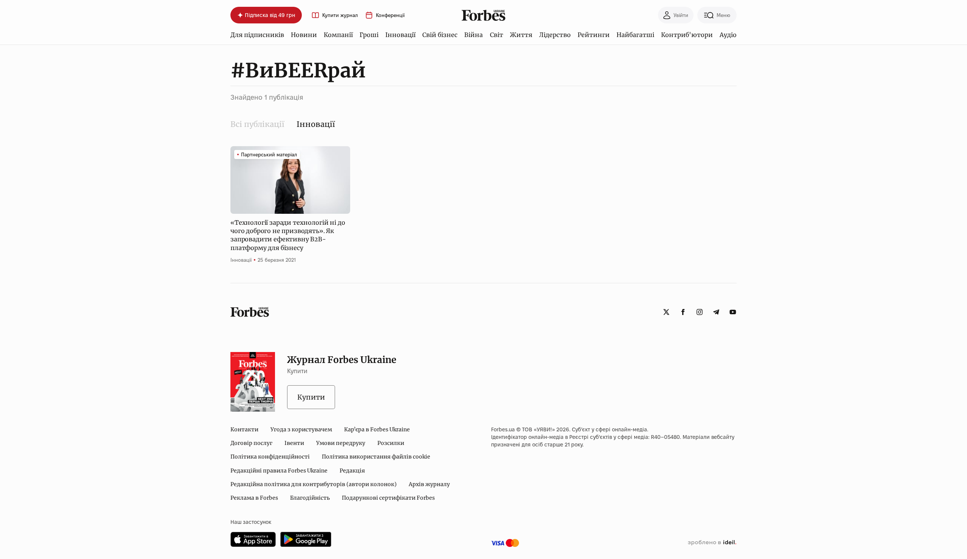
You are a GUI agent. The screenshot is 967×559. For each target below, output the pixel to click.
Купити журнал (340, 15)
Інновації (400, 35)
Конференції (390, 15)
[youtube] (732, 312)
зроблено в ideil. (712, 542)
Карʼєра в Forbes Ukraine (377, 429)
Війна (473, 35)
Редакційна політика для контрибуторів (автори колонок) (313, 484)
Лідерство (555, 35)
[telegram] (716, 312)
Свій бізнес (439, 35)
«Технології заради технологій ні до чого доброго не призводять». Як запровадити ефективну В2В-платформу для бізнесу (287, 235)
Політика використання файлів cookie (376, 456)
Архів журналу (429, 484)
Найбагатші (635, 35)
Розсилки (390, 443)
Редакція (352, 470)
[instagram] (699, 312)
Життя (521, 35)
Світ (496, 35)
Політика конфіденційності (270, 456)
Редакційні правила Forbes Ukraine (278, 470)
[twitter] (666, 312)
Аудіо (728, 35)
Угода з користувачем (301, 429)
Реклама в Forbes (254, 497)
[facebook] (683, 312)
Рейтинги (594, 35)
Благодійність (310, 497)
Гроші (369, 35)
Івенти (294, 443)
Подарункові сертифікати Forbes (388, 497)
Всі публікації (257, 124)
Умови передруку (340, 443)
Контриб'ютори (687, 35)
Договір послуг (251, 443)
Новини (304, 35)
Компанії (338, 35)
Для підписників (257, 35)
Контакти (244, 429)
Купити (311, 397)
